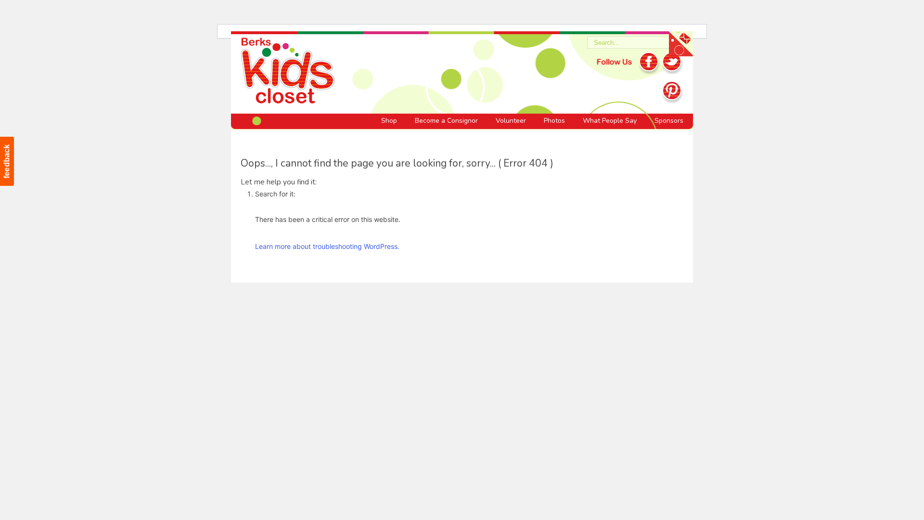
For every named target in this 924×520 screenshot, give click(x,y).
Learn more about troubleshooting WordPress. (327, 246)
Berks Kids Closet (288, 72)
